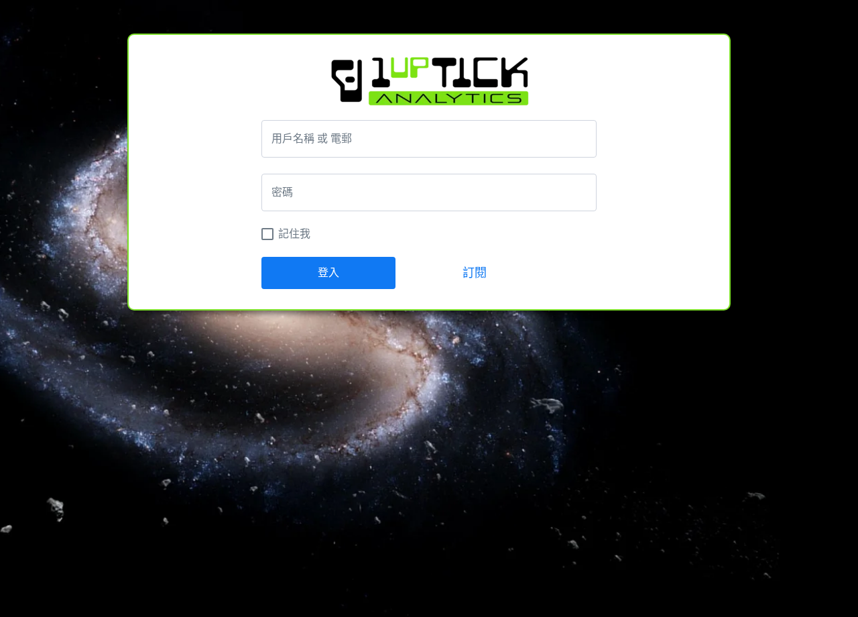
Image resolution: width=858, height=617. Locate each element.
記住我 (294, 233)
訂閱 (475, 273)
